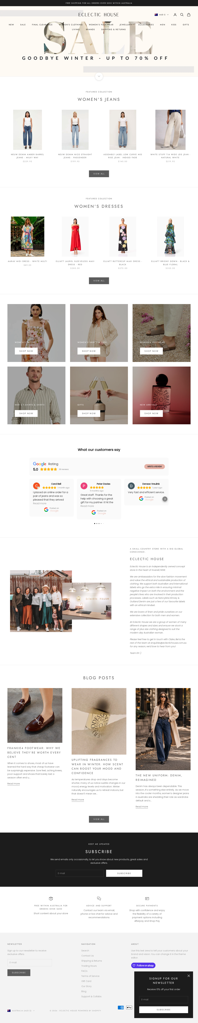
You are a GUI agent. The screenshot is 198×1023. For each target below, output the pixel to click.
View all (99, 173)
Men (162, 24)
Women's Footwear (101, 24)
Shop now (89, 351)
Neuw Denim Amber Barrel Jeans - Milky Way (27, 156)
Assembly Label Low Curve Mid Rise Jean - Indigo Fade (122, 156)
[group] (99, 41)
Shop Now (26, 351)
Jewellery (126, 24)
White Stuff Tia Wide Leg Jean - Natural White (171, 156)
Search (85, 950)
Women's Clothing (71, 24)
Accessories (146, 24)
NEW (11, 24)
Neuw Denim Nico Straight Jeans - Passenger (75, 156)
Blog (83, 991)
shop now (26, 413)
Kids (174, 24)
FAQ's (84, 971)
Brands (90, 29)
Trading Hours (89, 965)
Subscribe (164, 1009)
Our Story (86, 986)
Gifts (186, 24)
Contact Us (87, 955)
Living (76, 29)
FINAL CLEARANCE (42, 24)
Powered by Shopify (89, 1010)
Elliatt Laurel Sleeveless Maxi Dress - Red (75, 263)
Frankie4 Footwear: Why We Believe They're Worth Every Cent (34, 752)
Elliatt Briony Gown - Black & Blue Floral (170, 263)
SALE (23, 24)
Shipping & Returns (113, 29)
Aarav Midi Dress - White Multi (27, 261)
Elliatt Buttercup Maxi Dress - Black (122, 263)
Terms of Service (90, 976)
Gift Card (86, 981)
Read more (13, 783)
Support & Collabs (91, 996)
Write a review (154, 466)
